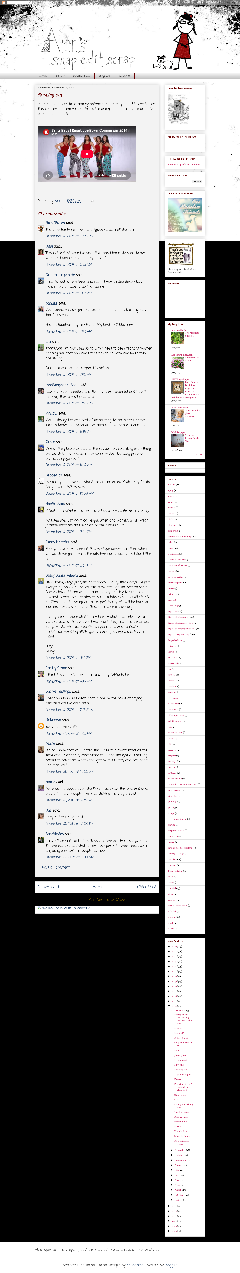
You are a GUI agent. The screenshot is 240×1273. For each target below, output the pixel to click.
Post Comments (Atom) (108, 899)
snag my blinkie (176, 830)
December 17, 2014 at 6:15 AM (69, 264)
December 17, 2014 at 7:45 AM (69, 375)
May (177, 1180)
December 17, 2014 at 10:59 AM (70, 493)
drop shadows (175, 640)
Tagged (177, 1079)
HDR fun (178, 1028)
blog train (173, 530)
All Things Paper (180, 379)
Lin (48, 341)
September (181, 1160)
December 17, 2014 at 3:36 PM (69, 565)
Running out (180, 1069)
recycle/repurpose (177, 819)
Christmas (173, 553)
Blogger (171, 1265)
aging (170, 490)
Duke (170, 646)
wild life (172, 911)
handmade (173, 709)
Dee (48, 810)
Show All (198, 455)
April (178, 1185)
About (60, 76)
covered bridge (175, 576)
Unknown (53, 720)
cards (170, 548)
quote (171, 807)
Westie (171, 899)
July (177, 1170)
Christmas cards (176, 559)
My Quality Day (179, 330)
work (170, 923)
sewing (171, 824)
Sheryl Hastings (58, 691)
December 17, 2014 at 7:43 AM (69, 331)
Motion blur (180, 1121)
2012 (174, 1211)
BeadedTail (54, 475)
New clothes (180, 1131)
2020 (174, 976)
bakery (171, 513)
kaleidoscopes (175, 721)
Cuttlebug (173, 605)
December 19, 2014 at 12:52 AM (70, 800)
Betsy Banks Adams (62, 575)
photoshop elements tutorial (182, 784)
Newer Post (48, 887)
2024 (174, 956)
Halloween (173, 703)
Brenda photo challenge (180, 536)
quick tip (172, 796)
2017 (174, 991)
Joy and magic (181, 1060)
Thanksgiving (175, 871)
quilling (172, 801)
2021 (174, 971)
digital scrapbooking (178, 634)
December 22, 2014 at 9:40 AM (70, 857)
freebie (171, 680)
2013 (174, 1206)
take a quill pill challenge (180, 847)
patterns (172, 773)
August (179, 1165)
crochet (172, 600)
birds (170, 519)
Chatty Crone (56, 668)
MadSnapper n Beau (62, 385)
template (172, 859)
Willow (51, 413)
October (179, 1155)
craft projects (175, 582)
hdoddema (135, 1265)
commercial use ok (177, 565)
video (170, 894)
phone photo (180, 1055)
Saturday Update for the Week (192, 438)
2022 (174, 966)
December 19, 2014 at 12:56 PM (70, 824)
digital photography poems (182, 628)
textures (172, 865)
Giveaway (173, 698)
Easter (171, 651)
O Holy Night (181, 1038)
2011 (174, 1216)
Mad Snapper (178, 432)
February (180, 1195)
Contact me (81, 76)
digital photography (178, 617)
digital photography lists (180, 623)
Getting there (181, 1116)
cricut (171, 594)
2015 (174, 1001)
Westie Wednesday (177, 905)
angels (171, 496)
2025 (174, 951)
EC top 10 (173, 657)
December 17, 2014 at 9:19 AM (69, 431)
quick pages (174, 790)
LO (169, 744)
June (177, 1175)
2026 (174, 946)
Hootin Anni (55, 504)
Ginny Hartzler (57, 542)
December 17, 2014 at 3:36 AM (69, 236)
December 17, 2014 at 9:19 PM (69, 681)
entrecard (173, 663)
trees (170, 882)
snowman (173, 836)
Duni (49, 246)
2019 (174, 981)
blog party (173, 525)
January (179, 1199)
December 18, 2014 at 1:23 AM (69, 733)
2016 (174, 996)
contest (172, 571)
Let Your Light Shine (182, 354)
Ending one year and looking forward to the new (183, 1019)
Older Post (147, 887)
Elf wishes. (179, 1064)
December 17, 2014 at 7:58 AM (69, 403)
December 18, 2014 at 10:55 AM (70, 772)
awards (124, 76)
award (171, 502)
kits (170, 726)
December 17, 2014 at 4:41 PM (68, 658)
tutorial (172, 888)
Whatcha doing (182, 1136)
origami (172, 755)
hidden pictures (176, 715)
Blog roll (105, 76)
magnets (172, 750)
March (178, 1189)
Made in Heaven (179, 407)
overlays (172, 761)
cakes (171, 542)
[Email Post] (92, 201)
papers (171, 767)
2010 (174, 1221)
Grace (50, 442)
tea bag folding (175, 853)
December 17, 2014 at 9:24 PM (69, 710)
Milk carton (180, 1094)
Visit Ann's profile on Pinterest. (184, 164)
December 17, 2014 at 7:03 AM (69, 293)
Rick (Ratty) (55, 223)
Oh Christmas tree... (181, 1142)
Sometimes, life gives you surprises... (192, 413)
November (180, 1150)
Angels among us (183, 1074)
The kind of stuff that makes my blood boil (183, 1087)
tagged (171, 842)
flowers (172, 674)
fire (169, 669)
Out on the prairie (60, 275)
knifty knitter (175, 732)
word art (172, 917)
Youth (171, 928)
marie (50, 782)
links (170, 738)
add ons (172, 484)
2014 (174, 1006)
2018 (174, 986)
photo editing (175, 778)
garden (171, 692)
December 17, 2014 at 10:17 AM (69, 465)
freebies (172, 686)
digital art (173, 611)
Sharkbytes (55, 834)
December (180, 1010)
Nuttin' (177, 1126)
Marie (51, 743)
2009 (174, 1226)
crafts (171, 588)
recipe (171, 813)
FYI (176, 1099)
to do (170, 876)
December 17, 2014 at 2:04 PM (69, 532)
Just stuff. (179, 1033)
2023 (174, 961)
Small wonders (181, 1112)
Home (43, 76)
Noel (176, 1050)
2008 (174, 1231)
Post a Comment (56, 867)
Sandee (51, 303)
